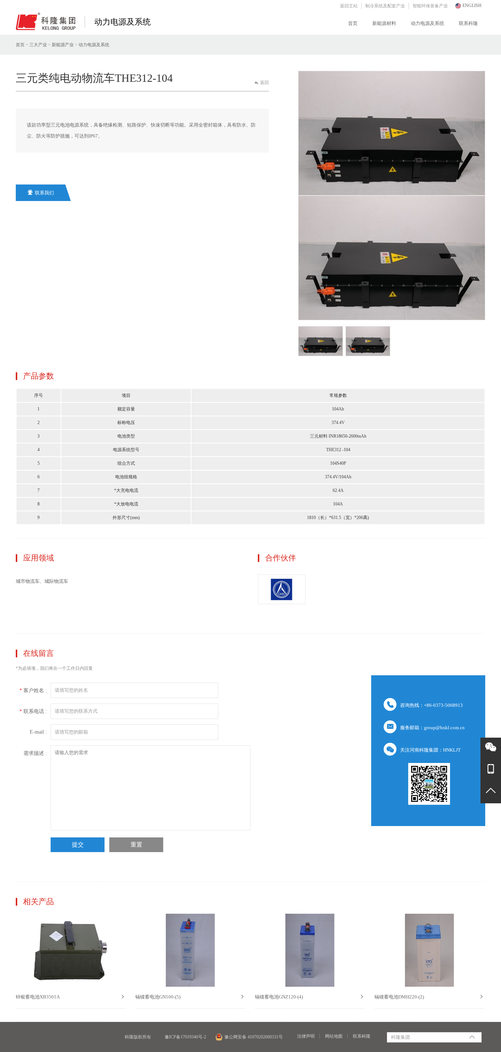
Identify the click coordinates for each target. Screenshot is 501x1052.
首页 (353, 23)
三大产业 (38, 44)
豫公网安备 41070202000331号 (253, 1037)
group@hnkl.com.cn (444, 727)
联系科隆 (468, 23)
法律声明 (306, 1036)
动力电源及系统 (427, 23)
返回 (262, 82)
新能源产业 (63, 44)
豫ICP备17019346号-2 (185, 1037)
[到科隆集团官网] (46, 25)
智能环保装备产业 (430, 5)
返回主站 (349, 5)
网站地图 (334, 1036)
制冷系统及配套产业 (385, 5)
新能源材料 (384, 23)
